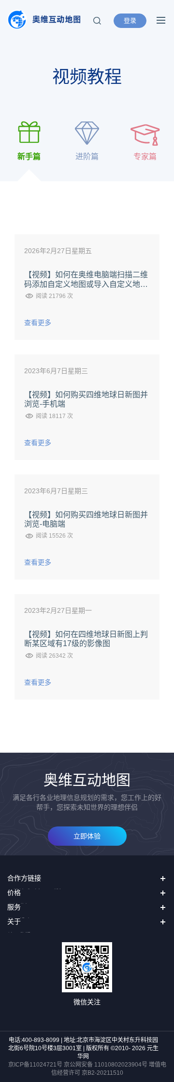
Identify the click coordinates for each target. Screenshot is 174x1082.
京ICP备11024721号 (35, 1064)
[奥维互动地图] (43, 19)
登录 (130, 20)
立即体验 (87, 836)
